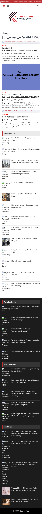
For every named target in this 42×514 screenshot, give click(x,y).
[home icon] (3, 5)
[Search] (38, 5)
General (5, 114)
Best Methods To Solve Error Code (17, 117)
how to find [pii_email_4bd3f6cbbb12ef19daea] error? (19, 49)
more (4, 45)
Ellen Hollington (9, 53)
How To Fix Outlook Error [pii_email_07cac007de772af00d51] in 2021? (20, 96)
